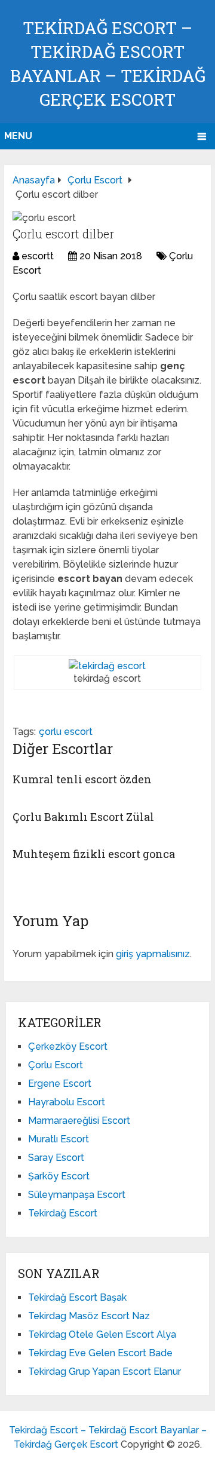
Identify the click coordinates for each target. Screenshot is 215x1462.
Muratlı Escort (58, 1139)
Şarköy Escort (59, 1176)
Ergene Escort (59, 1083)
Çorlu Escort (55, 1065)
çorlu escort (66, 731)
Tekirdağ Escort (62, 1213)
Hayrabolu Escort (66, 1102)
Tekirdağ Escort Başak (77, 1297)
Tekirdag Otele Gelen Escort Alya (102, 1334)
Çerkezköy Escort (68, 1046)
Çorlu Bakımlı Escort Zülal (83, 817)
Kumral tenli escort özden (82, 779)
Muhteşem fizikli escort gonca (94, 854)
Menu (18, 136)
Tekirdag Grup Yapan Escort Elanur (104, 1371)
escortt (38, 256)
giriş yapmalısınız (153, 954)
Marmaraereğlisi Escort (79, 1120)
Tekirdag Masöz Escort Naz (89, 1316)
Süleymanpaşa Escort (76, 1194)
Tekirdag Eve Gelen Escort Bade (100, 1353)
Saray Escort (56, 1157)
